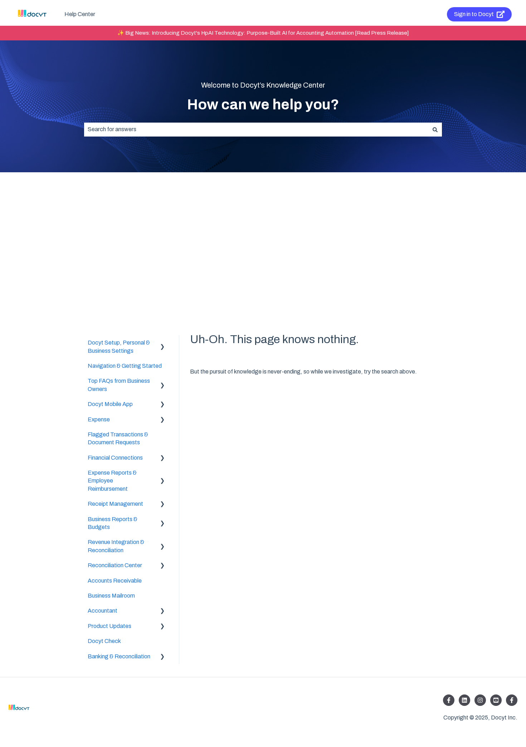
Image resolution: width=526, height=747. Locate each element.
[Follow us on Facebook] (448, 700)
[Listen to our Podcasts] (496, 700)
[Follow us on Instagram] (480, 700)
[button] (162, 343)
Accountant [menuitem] (102, 611)
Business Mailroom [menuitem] (111, 596)
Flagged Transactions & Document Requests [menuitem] (118, 438)
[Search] (435, 129)
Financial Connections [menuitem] (115, 458)
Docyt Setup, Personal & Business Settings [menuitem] (119, 346)
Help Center (79, 14)
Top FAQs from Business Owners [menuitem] (119, 385)
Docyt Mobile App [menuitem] (110, 404)
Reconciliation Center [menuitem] (115, 565)
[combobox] (256, 129)
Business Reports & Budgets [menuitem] (112, 523)
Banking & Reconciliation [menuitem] (119, 656)
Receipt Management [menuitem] (115, 504)
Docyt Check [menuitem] (104, 641)
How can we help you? (263, 104)
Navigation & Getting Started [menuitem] (125, 366)
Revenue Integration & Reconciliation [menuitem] (116, 546)
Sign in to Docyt (474, 14)
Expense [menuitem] (99, 419)
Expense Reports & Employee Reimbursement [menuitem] (112, 481)
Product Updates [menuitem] (109, 626)
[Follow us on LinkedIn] (464, 700)
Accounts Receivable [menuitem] (115, 581)
